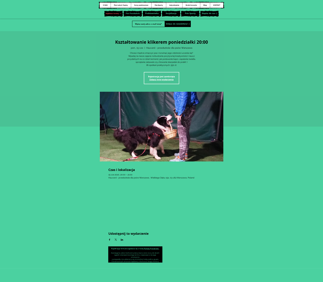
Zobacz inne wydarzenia (161, 79)
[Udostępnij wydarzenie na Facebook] (109, 240)
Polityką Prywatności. (151, 249)
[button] (114, 13)
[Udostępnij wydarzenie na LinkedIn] (122, 240)
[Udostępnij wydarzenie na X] (116, 240)
